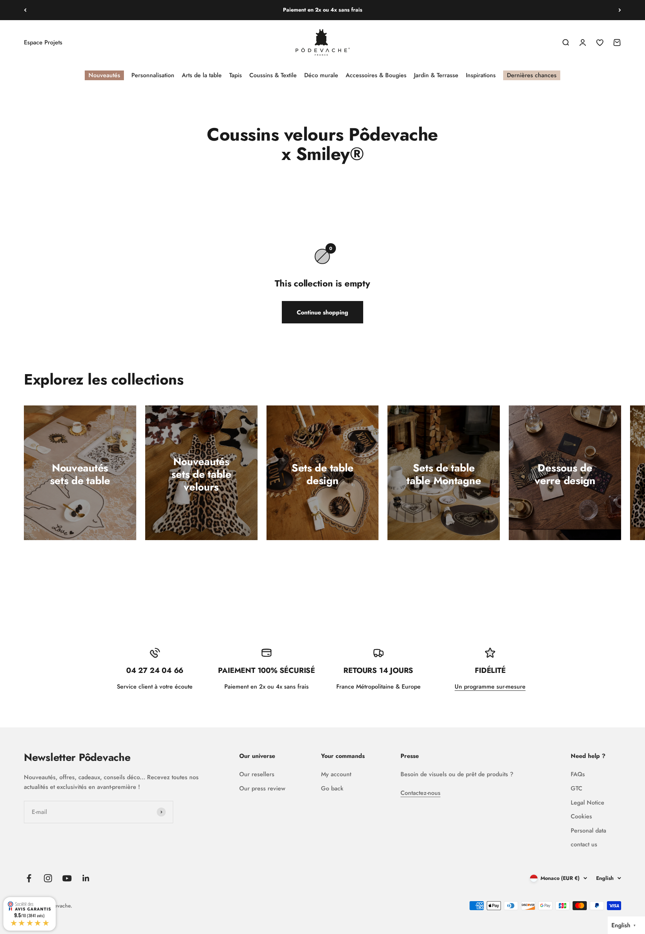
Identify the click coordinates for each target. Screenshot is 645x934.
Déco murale (321, 75)
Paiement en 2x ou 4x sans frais (322, 9)
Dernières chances (532, 75)
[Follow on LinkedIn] (86, 878)
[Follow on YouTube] (67, 878)
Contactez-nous (420, 793)
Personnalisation (152, 75)
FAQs (578, 774)
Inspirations (481, 75)
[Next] (619, 10)
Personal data (588, 830)
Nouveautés (104, 75)
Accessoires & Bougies (376, 75)
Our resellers (256, 774)
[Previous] (25, 10)
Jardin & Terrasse (436, 75)
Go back (332, 788)
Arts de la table (202, 75)
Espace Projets (43, 42)
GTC (576, 788)
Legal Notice (587, 802)
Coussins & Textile (273, 75)
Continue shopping (322, 312)
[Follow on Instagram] (48, 878)
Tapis (235, 75)
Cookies (581, 816)
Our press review (262, 788)
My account (336, 774)
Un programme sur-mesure (490, 686)
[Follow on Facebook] (29, 878)
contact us (584, 844)
